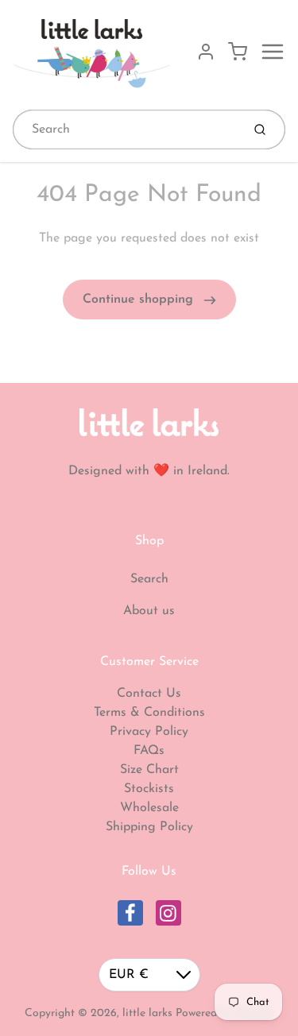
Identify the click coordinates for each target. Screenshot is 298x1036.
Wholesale (149, 808)
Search (149, 579)
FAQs (149, 750)
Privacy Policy (149, 731)
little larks (147, 1013)
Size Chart (149, 769)
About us (149, 611)
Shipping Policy (149, 827)
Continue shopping (140, 299)
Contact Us (149, 693)
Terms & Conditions (149, 712)
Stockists (149, 789)
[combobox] (125, 129)
